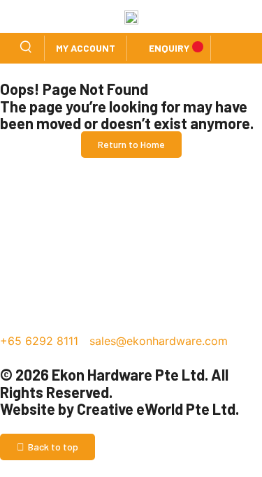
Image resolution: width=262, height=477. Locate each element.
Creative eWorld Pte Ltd (156, 408)
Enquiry (169, 48)
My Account (85, 48)
